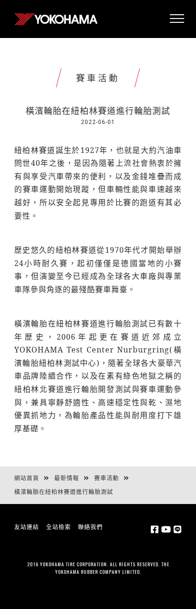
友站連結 (26, 527)
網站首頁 (26, 478)
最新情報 (66, 478)
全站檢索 (58, 527)
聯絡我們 (90, 527)
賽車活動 (106, 478)
